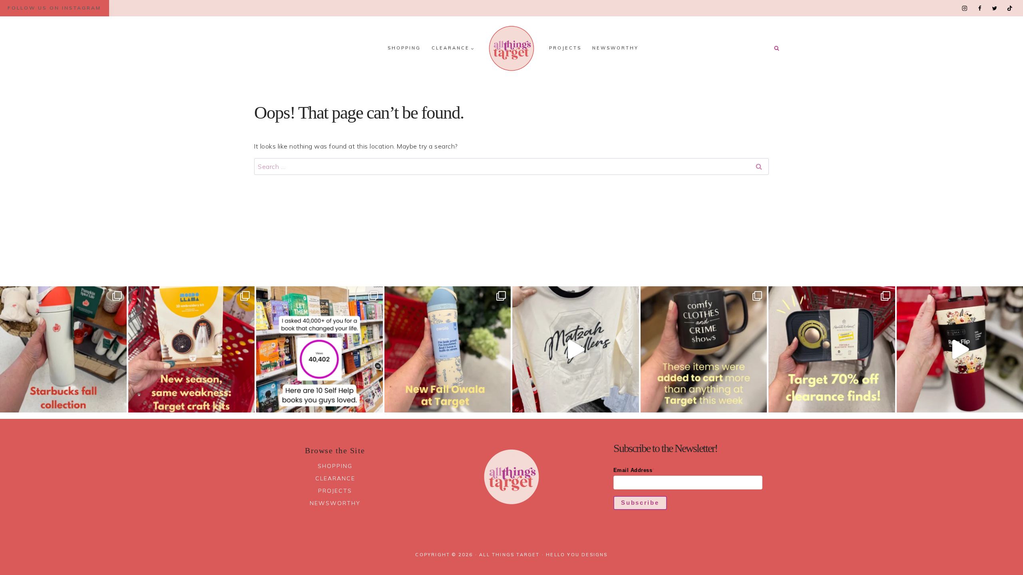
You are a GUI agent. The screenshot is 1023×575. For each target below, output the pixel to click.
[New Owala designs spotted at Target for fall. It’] (447, 349)
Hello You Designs (576, 554)
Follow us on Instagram (54, 8)
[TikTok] (1009, 8)
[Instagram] (964, 8)
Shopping (404, 48)
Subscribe (640, 502)
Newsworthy (615, 48)
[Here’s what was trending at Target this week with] (704, 349)
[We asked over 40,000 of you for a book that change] (319, 349)
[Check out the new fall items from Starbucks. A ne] (63, 349)
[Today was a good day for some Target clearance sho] (831, 349)
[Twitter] (994, 8)
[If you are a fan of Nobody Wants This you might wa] (575, 349)
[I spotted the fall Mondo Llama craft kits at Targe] (191, 349)
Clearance (335, 478)
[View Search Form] (776, 48)
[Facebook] (979, 8)
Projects (565, 48)
